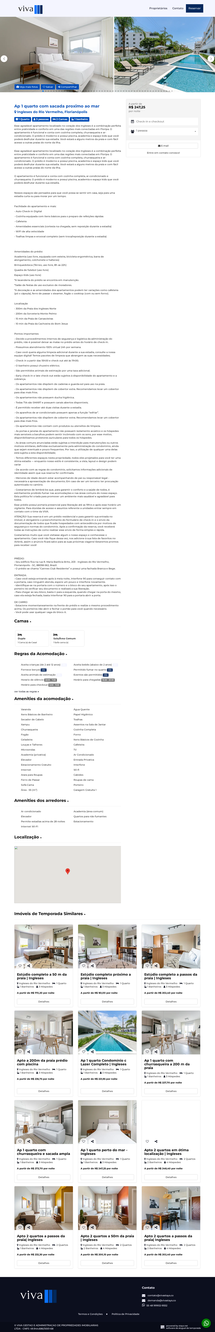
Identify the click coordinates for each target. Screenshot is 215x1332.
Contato (177, 8)
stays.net (183, 1325)
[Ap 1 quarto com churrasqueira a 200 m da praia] (171, 1032)
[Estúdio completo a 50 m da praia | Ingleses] (43, 946)
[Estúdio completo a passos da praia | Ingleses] (171, 946)
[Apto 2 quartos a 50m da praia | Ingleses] (107, 1208)
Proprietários (158, 8)
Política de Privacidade (125, 1314)
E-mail (164, 145)
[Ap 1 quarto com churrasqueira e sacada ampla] (43, 1122)
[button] (211, 58)
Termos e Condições (90, 1314)
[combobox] (167, 131)
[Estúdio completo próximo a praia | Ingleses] (107, 946)
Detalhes (43, 1001)
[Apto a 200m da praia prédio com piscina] (43, 1032)
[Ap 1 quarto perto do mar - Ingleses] (107, 1122)
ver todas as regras (26, 691)
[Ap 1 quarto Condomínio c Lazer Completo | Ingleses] (107, 1032)
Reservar (194, 8)
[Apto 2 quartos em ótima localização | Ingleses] (171, 1122)
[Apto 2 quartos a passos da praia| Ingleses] (43, 1208)
